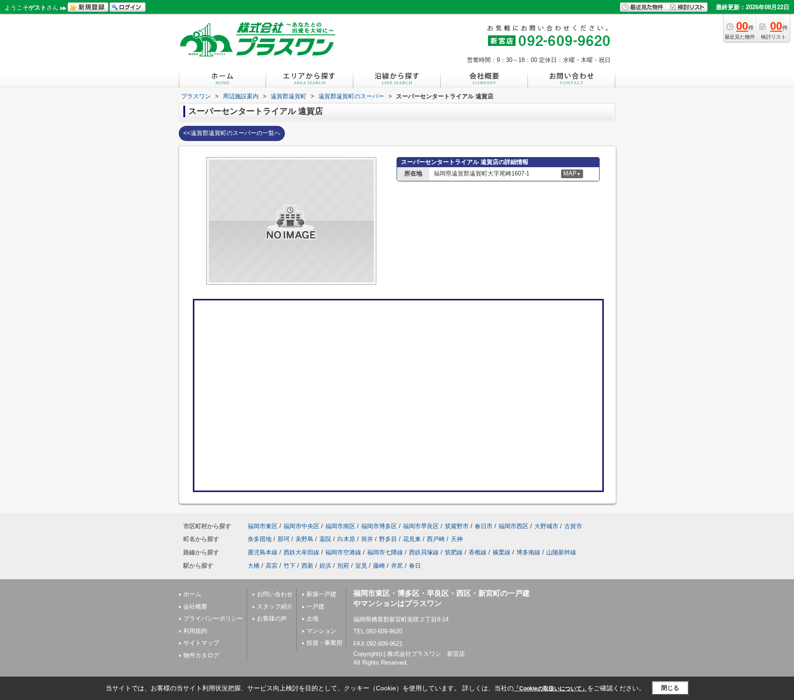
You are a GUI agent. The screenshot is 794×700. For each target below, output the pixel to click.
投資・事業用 (324, 642)
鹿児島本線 (263, 552)
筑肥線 (454, 552)
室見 (361, 565)
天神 (457, 539)
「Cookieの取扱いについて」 (550, 688)
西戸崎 (436, 539)
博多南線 (528, 552)
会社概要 (195, 606)
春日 (415, 565)
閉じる (670, 687)
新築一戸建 (321, 594)
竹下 (289, 565)
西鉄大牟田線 (301, 552)
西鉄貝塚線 (424, 552)
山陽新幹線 (561, 552)
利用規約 (195, 630)
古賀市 (573, 526)
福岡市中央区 (301, 526)
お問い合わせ (275, 594)
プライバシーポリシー (213, 618)
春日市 (484, 526)
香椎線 (478, 552)
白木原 (346, 539)
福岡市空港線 (343, 552)
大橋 (254, 565)
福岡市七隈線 (385, 552)
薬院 (325, 539)
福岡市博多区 (379, 526)
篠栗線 (501, 552)
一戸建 (315, 606)
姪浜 (325, 565)
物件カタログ (201, 655)
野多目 (388, 539)
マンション (321, 630)
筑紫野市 (457, 526)
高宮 (272, 565)
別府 (343, 565)
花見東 (412, 539)
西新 (307, 565)
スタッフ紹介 (275, 606)
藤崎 (379, 565)
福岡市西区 (513, 526)
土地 (312, 618)
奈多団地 (260, 539)
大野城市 (546, 526)
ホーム (192, 594)
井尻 (397, 565)
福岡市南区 (340, 526)
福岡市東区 (263, 526)
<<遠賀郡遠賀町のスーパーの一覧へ (231, 133)
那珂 (283, 539)
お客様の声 (272, 618)
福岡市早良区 (421, 526)
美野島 (304, 539)
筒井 (367, 539)
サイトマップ (201, 642)
